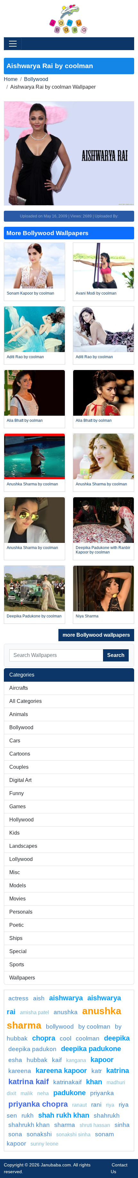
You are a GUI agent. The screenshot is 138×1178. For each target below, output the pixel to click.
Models (17, 885)
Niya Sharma (87, 616)
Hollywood (21, 819)
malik (27, 1093)
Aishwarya (66, 998)
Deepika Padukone (91, 1049)
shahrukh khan (29, 1124)
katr (96, 1070)
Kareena (19, 1070)
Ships (15, 938)
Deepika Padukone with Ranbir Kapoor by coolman (103, 549)
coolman (87, 1038)
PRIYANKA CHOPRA (38, 1104)
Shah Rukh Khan (63, 1115)
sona (15, 1134)
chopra (43, 1038)
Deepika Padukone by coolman (34, 616)
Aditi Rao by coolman (25, 357)
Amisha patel (34, 1012)
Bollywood (36, 79)
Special (18, 951)
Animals (18, 714)
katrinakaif (67, 1082)
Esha (15, 1060)
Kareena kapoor (61, 1071)
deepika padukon (32, 1049)
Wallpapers (22, 977)
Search (116, 655)
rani (96, 1104)
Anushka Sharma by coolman (32, 484)
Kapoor (102, 1060)
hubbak (37, 1060)
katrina (117, 1071)
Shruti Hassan (95, 1125)
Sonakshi (39, 1134)
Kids (14, 833)
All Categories (25, 701)
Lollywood (21, 859)
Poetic (16, 925)
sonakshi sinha (73, 1134)
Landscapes (23, 846)
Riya (110, 1105)
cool (65, 1038)
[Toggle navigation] (13, 43)
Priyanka (102, 1093)
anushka (66, 1012)
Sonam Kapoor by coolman (30, 293)
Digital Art (20, 780)
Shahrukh (107, 1115)
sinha (122, 1124)
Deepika (117, 1038)
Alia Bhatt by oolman (25, 420)
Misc (14, 872)
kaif (57, 1060)
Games (17, 806)
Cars (14, 740)
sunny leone (44, 1144)
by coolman (94, 1026)
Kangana (76, 1060)
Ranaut (79, 1105)
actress (18, 998)
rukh (28, 1115)
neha (43, 1093)
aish (39, 998)
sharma (64, 1124)
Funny (16, 793)
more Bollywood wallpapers (96, 635)
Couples (19, 767)
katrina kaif (28, 1081)
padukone (69, 1093)
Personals (20, 912)
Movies (17, 898)
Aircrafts (18, 688)
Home (11, 79)
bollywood (60, 1026)
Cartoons (19, 754)
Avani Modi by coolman (96, 293)
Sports (16, 964)
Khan (94, 1082)
